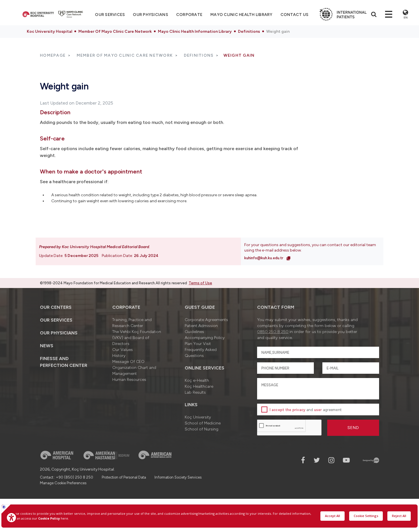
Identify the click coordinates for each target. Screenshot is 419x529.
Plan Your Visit (198, 343)
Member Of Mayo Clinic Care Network (115, 31)
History (118, 355)
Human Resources (129, 379)
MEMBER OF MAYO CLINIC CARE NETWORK (125, 55)
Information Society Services (178, 477)
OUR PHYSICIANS (150, 14)
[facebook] (303, 460)
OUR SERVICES (56, 320)
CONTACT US (294, 14)
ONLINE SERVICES (204, 368)
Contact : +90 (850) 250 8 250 (66, 477)
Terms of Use (200, 283)
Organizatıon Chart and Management (134, 370)
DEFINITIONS (199, 55)
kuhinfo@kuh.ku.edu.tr (264, 258)
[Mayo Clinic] (70, 14)
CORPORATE (189, 14)
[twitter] (317, 460)
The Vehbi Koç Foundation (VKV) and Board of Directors (136, 337)
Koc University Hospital (49, 31)
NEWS (46, 345)
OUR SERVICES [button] (110, 14)
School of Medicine (203, 423)
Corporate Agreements (206, 319)
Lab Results (195, 392)
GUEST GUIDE (200, 307)
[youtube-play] (346, 460)
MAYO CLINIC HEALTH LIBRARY (241, 14)
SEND (353, 427)
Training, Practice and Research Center (132, 322)
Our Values (122, 349)
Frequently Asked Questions (201, 352)
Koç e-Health (197, 380)
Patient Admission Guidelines (201, 328)
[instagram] (331, 460)
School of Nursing (201, 429)
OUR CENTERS (56, 307)
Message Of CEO (128, 361)
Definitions (249, 31)
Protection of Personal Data (124, 477)
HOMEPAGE (53, 55)
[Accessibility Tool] (11, 517)
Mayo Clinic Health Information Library (195, 31)
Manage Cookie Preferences (63, 483)
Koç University (198, 417)
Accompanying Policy (205, 337)
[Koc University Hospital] (38, 14)
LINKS (191, 404)
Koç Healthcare (199, 386)
